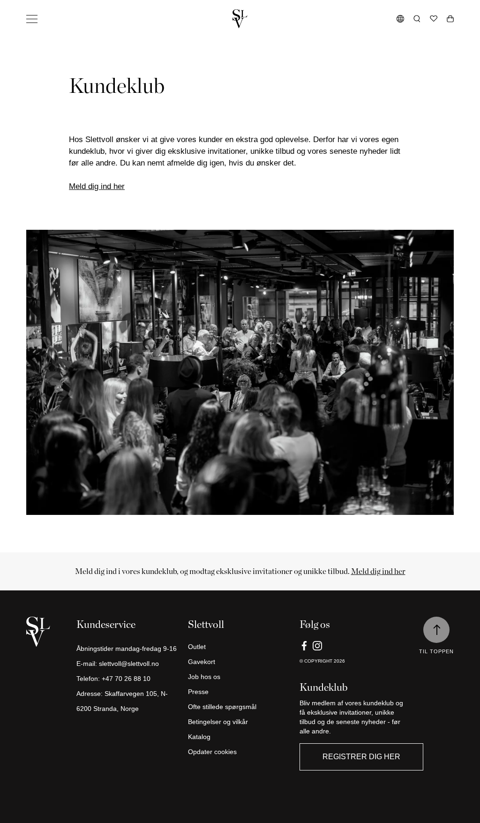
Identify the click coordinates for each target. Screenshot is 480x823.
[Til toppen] (436, 630)
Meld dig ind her (97, 186)
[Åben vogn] (450, 19)
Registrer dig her (361, 757)
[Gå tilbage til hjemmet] (240, 18)
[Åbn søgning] (416, 19)
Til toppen (436, 651)
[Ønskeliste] (433, 19)
